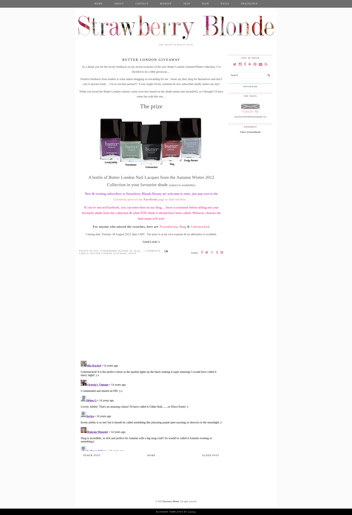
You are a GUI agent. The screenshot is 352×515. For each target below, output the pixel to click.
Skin (187, 3)
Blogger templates (169, 512)
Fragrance (249, 3)
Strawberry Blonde (171, 501)
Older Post (210, 455)
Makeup (166, 3)
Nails (225, 3)
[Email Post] (165, 251)
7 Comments (152, 251)
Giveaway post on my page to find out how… (151, 199)
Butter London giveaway (109, 253)
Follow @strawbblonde (250, 132)
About (119, 3)
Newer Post (92, 455)
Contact (141, 3)
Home (98, 3)
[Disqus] (151, 310)
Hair (205, 3)
